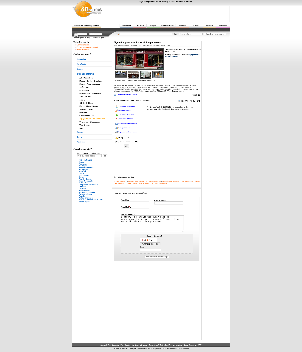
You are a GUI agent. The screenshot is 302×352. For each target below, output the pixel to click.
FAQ (200, 345)
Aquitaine (83, 164)
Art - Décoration (86, 78)
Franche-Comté (85, 179)
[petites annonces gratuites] (87, 17)
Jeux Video (84, 100)
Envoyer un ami (124, 128)
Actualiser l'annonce (126, 115)
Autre (81, 128)
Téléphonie (84, 87)
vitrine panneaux (160, 183)
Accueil (104, 345)
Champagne (84, 175)
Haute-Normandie (86, 181)
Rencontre (223, 26)
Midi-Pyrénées (84, 190)
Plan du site (125, 345)
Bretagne (82, 171)
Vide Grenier (84, 125)
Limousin (83, 186)
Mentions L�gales (139, 345)
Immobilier (126, 26)
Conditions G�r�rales (158, 345)
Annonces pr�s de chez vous (88, 153)
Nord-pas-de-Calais (87, 192)
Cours (196, 26)
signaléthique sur (120, 181)
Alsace (81, 162)
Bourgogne (83, 169)
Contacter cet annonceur (127, 95)
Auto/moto (81, 64)
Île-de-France (84, 183)
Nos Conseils (113, 345)
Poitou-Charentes (86, 198)
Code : (142, 247)
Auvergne (83, 166)
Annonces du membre (126, 106)
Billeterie (83, 112)
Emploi (153, 26)
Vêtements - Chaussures (89, 122)
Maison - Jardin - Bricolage (90, 81)
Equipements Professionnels (92, 119)
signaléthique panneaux (171, 181)
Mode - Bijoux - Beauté (88, 106)
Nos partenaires (175, 345)
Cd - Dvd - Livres (86, 103)
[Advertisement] (172, 13)
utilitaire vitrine (132, 183)
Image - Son (84, 90)
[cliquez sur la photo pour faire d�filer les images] (121, 74)
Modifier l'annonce (125, 111)
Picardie (82, 196)
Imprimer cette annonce (127, 132)
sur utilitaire (186, 181)
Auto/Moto (139, 26)
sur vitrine (196, 181)
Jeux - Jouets (85, 97)
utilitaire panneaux (146, 183)
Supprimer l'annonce (125, 118)
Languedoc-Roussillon (88, 185)
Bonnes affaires (167, 26)
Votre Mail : (126, 207)
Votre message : (128, 214)
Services (182, 26)
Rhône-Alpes (84, 202)
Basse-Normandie (86, 168)
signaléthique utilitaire (136, 181)
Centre (81, 173)
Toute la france (85, 160)
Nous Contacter (190, 345)
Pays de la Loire (85, 194)
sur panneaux (120, 183)
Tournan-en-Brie (83, 49)
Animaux (209, 26)
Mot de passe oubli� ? (83, 38)
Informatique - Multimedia (90, 94)
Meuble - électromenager (89, 84)
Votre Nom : (126, 200)
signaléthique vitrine (153, 181)
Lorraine (82, 188)
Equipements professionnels (87, 47)
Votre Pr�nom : (160, 200)
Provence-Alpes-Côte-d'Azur (90, 200)
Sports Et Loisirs (86, 109)
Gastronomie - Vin (87, 116)
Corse (81, 177)
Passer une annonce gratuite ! (86, 26)
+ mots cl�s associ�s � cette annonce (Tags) (130, 193)
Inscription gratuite (99, 38)
